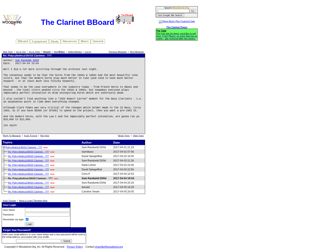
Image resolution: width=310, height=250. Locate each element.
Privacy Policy (75, 246)
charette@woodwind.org (109, 246)
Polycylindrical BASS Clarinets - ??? (23, 147)
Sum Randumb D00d (27, 60)
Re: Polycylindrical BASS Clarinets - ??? (28, 152)
